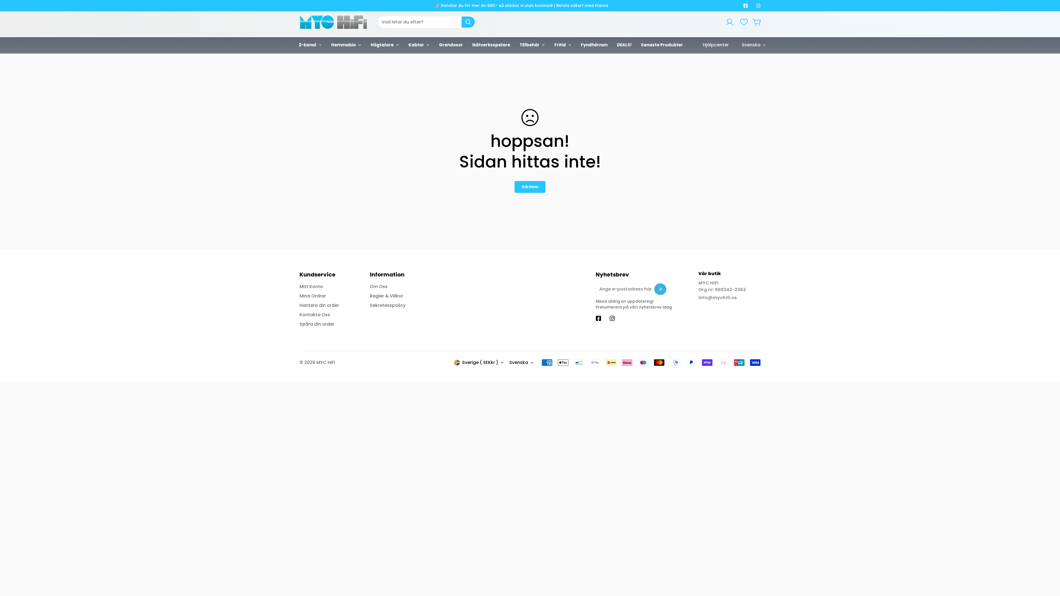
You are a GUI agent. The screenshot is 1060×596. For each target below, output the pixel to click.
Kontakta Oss (315, 315)
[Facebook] (745, 6)
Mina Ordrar (313, 296)
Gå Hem (530, 187)
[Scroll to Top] (1049, 566)
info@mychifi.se (717, 297)
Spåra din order (317, 324)
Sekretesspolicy (388, 305)
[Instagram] (758, 6)
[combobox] (426, 22)
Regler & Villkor (386, 296)
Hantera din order (319, 305)
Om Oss (379, 286)
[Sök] (468, 22)
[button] (757, 22)
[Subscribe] (660, 289)
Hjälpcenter (716, 45)
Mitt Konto (311, 286)
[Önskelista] (744, 22)
